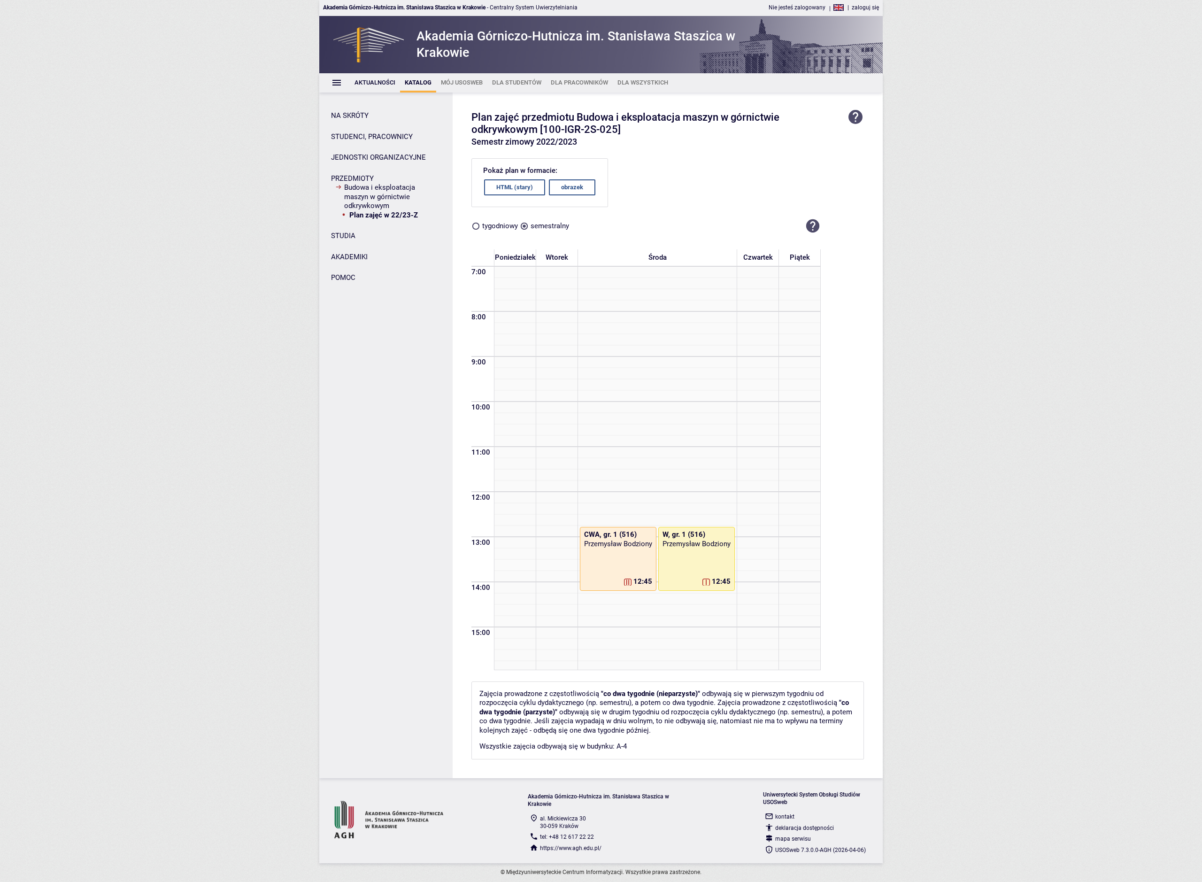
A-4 (621, 746)
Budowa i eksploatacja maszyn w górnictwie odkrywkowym (379, 196)
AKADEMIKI (349, 257)
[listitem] (375, 83)
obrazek (572, 187)
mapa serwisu (793, 839)
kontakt (784, 816)
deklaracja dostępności (804, 828)
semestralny (550, 226)
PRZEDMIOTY (352, 178)
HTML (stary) (514, 187)
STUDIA (343, 236)
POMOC (343, 277)
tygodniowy (500, 226)
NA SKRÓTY (350, 115)
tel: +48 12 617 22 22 (567, 837)
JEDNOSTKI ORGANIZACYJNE (378, 157)
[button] (813, 226)
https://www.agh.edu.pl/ (570, 848)
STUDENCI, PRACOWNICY (372, 136)
